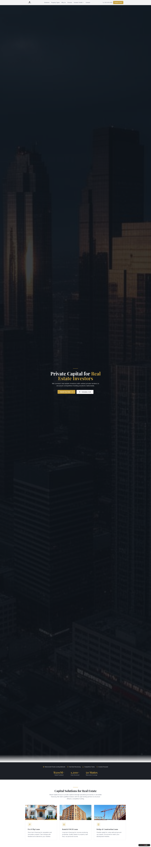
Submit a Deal (118, 2)
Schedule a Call (86, 392)
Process (70, 2)
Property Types (55, 2)
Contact (88, 2)
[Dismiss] (149, 845)
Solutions (46, 2)
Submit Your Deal (65, 392)
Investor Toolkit (78, 2)
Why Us (64, 2)
